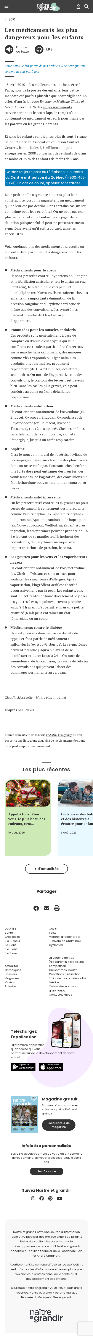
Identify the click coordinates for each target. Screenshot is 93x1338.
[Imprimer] (57, 908)
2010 (12, 19)
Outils (53, 929)
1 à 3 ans (10, 945)
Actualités (12, 966)
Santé (9, 933)
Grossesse (12, 937)
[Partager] (36, 908)
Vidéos (10, 982)
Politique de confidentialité (67, 978)
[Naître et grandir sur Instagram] (33, 1198)
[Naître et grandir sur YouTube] (59, 1198)
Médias (54, 982)
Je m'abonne (46, 1171)
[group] (28, 817)
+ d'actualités (46, 868)
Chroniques (13, 970)
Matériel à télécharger (64, 937)
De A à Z (10, 929)
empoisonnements (57, 107)
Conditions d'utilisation (64, 974)
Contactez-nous (60, 995)
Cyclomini (56, 945)
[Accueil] (46, 7)
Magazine (12, 978)
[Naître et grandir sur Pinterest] (50, 1198)
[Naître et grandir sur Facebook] (41, 1198)
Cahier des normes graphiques (62, 988)
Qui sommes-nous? (63, 970)
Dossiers (11, 974)
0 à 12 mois (12, 941)
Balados (10, 986)
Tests (52, 933)
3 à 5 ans (11, 949)
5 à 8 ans (11, 953)
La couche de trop (61, 958)
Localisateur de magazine (59, 1125)
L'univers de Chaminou (65, 941)
